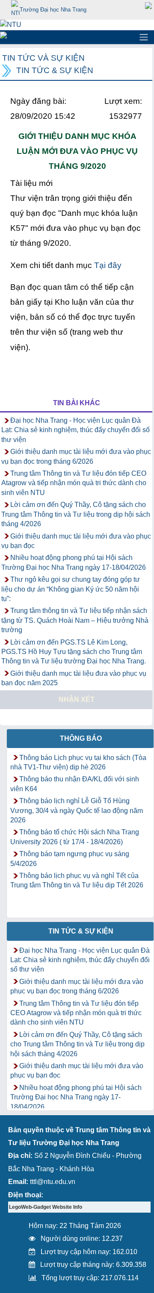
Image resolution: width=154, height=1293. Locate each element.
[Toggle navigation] (143, 37)
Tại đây (107, 265)
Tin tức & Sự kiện (54, 70)
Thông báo (81, 738)
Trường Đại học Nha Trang (53, 9)
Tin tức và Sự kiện (43, 57)
